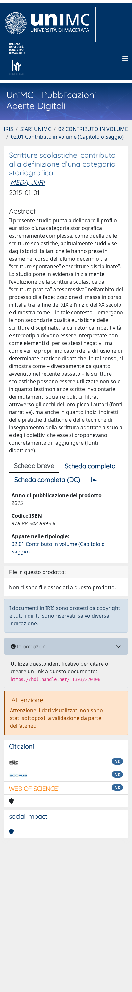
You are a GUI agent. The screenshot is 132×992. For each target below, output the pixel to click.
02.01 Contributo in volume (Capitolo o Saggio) (67, 136)
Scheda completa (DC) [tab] (47, 480)
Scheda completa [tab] (90, 466)
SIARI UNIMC (35, 129)
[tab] (94, 479)
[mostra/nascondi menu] (125, 59)
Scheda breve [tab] (34, 465)
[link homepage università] (17, 59)
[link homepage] (50, 24)
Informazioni (31, 646)
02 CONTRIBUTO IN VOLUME (93, 129)
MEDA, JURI (27, 182)
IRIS (8, 129)
